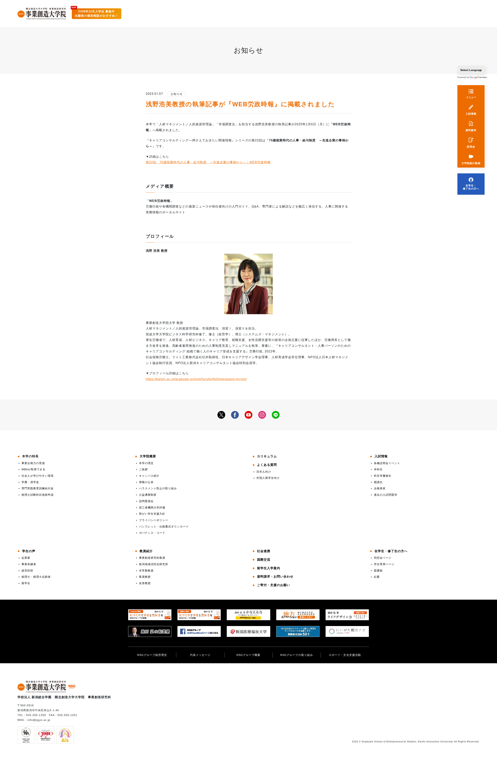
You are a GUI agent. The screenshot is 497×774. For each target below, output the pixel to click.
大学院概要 (148, 456)
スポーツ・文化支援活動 (345, 654)
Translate (480, 77)
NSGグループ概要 (248, 654)
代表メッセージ (200, 654)
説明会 (471, 146)
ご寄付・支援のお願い (273, 585)
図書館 (378, 570)
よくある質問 (267, 464)
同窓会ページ (382, 557)
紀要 (377, 576)
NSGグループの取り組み (296, 654)
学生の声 (28, 551)
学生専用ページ (384, 564)
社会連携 (263, 551)
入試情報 (471, 113)
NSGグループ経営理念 (152, 654)
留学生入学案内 (268, 568)
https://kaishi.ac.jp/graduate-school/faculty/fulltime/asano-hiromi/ (196, 379)
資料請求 (471, 130)
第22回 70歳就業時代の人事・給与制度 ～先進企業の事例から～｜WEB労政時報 (208, 162)
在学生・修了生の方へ (471, 187)
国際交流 (263, 559)
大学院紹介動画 (470, 163)
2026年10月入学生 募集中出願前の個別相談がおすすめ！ (96, 13)
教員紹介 (146, 551)
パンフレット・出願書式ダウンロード (164, 526)
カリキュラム (267, 456)
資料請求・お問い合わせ (275, 576)
